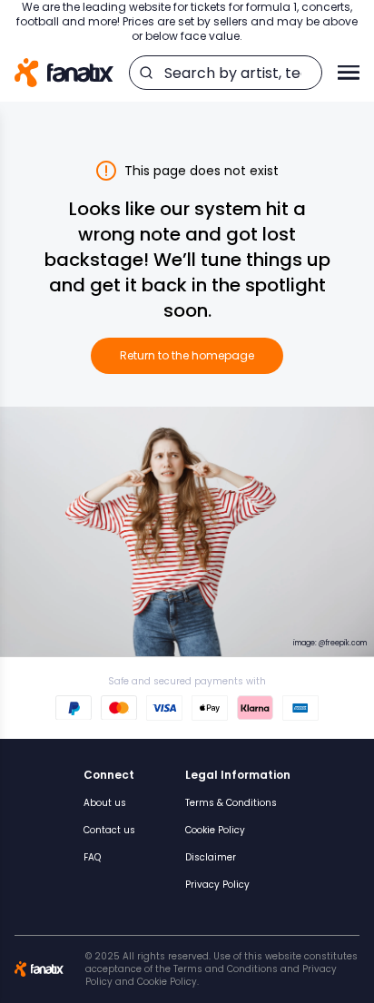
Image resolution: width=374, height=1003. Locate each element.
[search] (146, 72)
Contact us (109, 830)
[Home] (64, 73)
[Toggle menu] (348, 72)
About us (105, 803)
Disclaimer (210, 857)
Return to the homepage (187, 355)
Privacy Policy (217, 884)
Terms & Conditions (231, 803)
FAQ (92, 857)
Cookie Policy (215, 830)
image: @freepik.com (330, 643)
